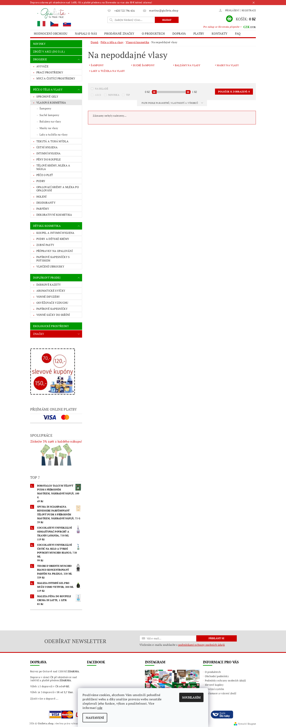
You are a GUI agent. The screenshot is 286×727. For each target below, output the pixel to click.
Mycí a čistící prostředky (55, 78)
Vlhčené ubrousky (50, 266)
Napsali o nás (86, 33)
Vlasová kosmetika (51, 102)
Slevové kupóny (214, 685)
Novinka (113, 94)
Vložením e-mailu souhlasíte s (182, 644)
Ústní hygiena (47, 147)
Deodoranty (45, 202)
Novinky (39, 44)
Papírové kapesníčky (52, 309)
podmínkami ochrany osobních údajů (201, 645)
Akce (98, 94)
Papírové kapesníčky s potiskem (53, 258)
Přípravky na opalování (54, 251)
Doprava (179, 33)
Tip (128, 94)
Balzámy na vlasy (50, 121)
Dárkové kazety (48, 284)
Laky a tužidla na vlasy (53, 134)
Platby (198, 33)
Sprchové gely (47, 96)
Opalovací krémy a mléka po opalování (57, 188)
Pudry (40, 181)
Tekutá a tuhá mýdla (52, 141)
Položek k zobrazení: (234, 91)
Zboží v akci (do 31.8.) (49, 51)
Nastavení (95, 718)
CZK (246, 27)
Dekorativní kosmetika (54, 215)
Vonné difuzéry (48, 296)
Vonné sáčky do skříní (53, 315)
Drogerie (40, 59)
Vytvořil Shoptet (247, 723)
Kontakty (220, 33)
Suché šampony (49, 115)
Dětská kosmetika (47, 226)
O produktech (153, 33)
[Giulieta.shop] (68, 17)
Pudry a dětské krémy (52, 239)
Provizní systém (214, 689)
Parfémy (42, 208)
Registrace (249, 10)
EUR (253, 27)
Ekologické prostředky (51, 326)
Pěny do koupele (48, 159)
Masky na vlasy (48, 128)
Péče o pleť (44, 175)
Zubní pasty (45, 245)
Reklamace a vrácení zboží (220, 693)
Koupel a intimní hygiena (55, 233)
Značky (38, 334)
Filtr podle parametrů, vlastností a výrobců (170, 103)
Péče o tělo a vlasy (47, 89)
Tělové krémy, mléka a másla (53, 167)
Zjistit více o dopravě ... (44, 698)
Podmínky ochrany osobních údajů (225, 680)
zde (99, 708)
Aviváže (42, 66)
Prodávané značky (119, 33)
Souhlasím (191, 697)
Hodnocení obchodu (50, 33)
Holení (41, 196)
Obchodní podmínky (217, 676)
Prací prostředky (49, 72)
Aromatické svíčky (50, 290)
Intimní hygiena (48, 153)
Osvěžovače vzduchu (52, 303)
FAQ (237, 33)
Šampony (45, 108)
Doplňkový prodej (47, 277)
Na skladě (101, 88)
